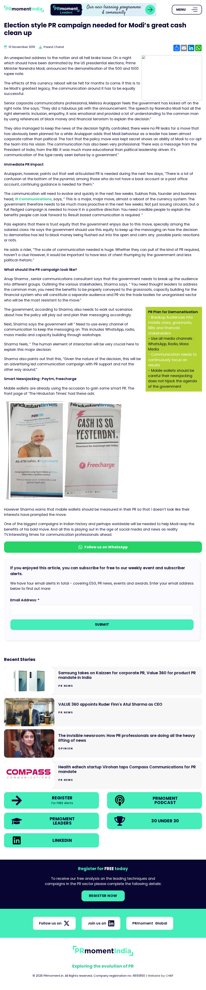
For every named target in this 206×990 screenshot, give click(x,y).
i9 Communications (33, 199)
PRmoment (149, 923)
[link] (103, 9)
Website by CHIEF (160, 975)
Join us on (97, 923)
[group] (103, 9)
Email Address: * (24, 600)
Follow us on (50, 923)
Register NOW (103, 895)
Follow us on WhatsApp (106, 547)
